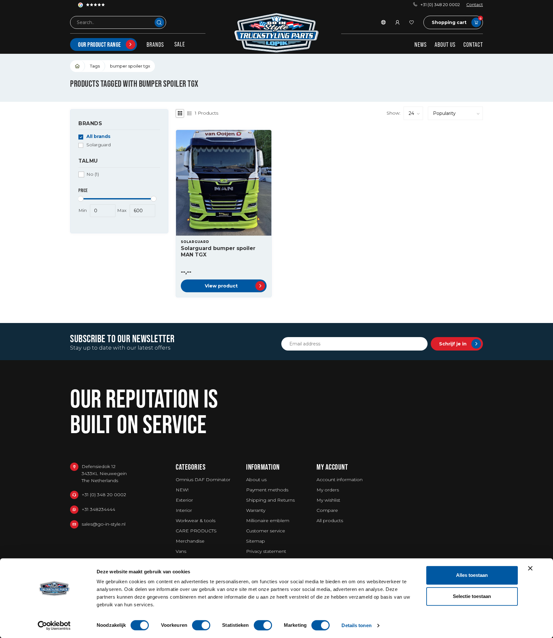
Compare (327, 510)
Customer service (265, 531)
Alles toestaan (472, 575)
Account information (340, 479)
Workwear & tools (195, 520)
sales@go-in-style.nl (103, 524)
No (92, 174)
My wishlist (328, 500)
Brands (155, 44)
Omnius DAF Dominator (203, 479)
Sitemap (255, 541)
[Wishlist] (411, 22)
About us (445, 44)
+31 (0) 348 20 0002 (440, 4)
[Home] (77, 66)
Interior (184, 510)
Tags (95, 66)
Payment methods (267, 490)
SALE (179, 44)
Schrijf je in (453, 344)
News (420, 44)
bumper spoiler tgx (130, 66)
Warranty (255, 510)
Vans (181, 551)
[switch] (201, 625)
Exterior (184, 500)
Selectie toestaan (472, 596)
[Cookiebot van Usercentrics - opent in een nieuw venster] (54, 625)
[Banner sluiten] (530, 568)
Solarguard (98, 145)
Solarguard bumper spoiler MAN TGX (218, 251)
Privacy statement (266, 551)
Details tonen (356, 625)
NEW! (182, 490)
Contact (474, 4)
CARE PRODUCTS (196, 531)
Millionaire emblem (267, 520)
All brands (98, 136)
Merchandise (190, 541)
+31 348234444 (98, 509)
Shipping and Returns (270, 500)
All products (330, 520)
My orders (328, 490)
